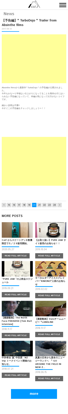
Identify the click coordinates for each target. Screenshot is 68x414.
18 (24, 205)
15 (9, 205)
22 (44, 205)
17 (19, 205)
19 (29, 205)
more (34, 393)
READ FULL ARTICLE (16, 255)
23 (49, 205)
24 (54, 205)
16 (14, 205)
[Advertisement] (34, 58)
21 (39, 205)
